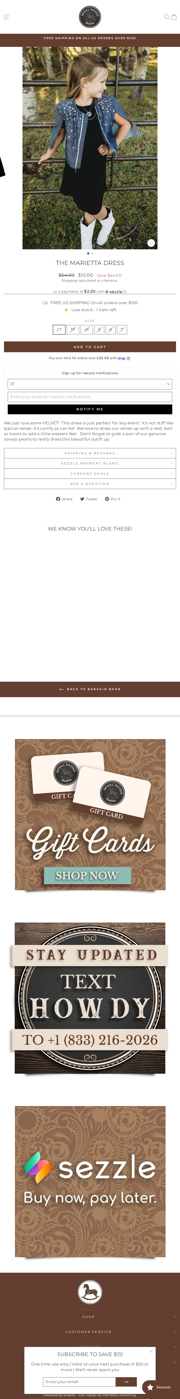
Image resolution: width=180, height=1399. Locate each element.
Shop (88, 1317)
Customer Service (89, 1332)
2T (59, 329)
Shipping (69, 280)
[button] (90, 291)
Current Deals (90, 473)
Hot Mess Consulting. (119, 1395)
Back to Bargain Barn (93, 689)
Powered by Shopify (59, 1395)
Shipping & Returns (90, 453)
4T (86, 329)
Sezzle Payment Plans (90, 463)
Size (90, 321)
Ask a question (90, 484)
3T (73, 329)
